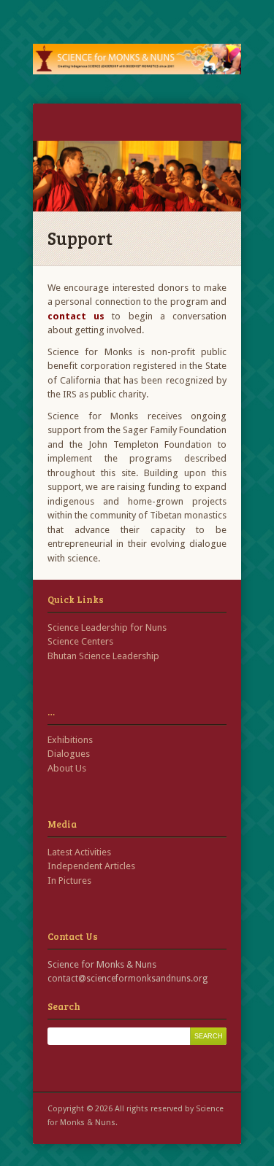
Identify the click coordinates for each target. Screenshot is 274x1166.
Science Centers (80, 641)
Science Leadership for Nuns (107, 627)
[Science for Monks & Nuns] (137, 59)
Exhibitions (70, 739)
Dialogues (68, 753)
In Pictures (69, 880)
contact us (75, 316)
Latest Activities (79, 852)
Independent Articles (91, 865)
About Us (66, 768)
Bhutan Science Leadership (103, 655)
